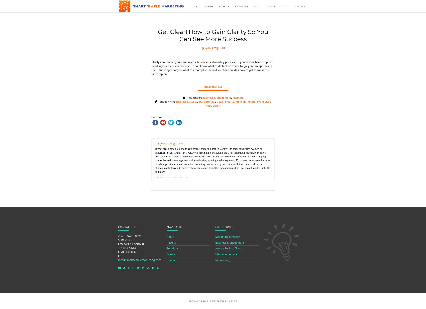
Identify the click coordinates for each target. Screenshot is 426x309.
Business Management (216, 98)
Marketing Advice (226, 254)
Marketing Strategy (227, 237)
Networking (222, 260)
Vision (216, 105)
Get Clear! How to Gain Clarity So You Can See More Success (213, 35)
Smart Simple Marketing (151, 6)
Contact (172, 260)
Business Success (186, 101)
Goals (220, 101)
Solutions (173, 248)
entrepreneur (207, 101)
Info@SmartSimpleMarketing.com (139, 260)
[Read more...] (213, 87)
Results (171, 242)
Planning (238, 98)
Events (171, 254)
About (170, 237)
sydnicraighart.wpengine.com (171, 177)
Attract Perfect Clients (229, 248)
